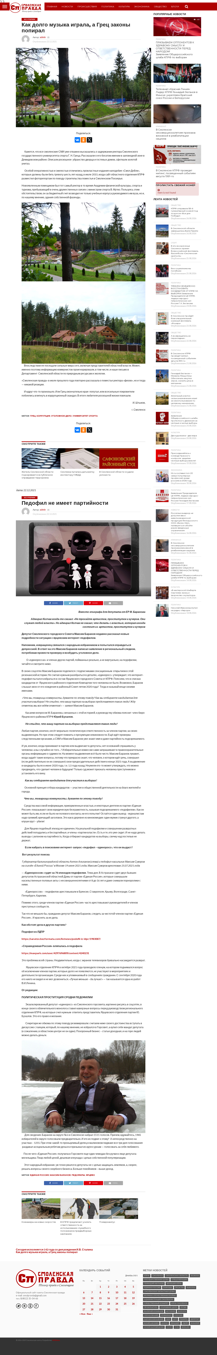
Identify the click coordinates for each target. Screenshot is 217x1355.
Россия (178, 1315)
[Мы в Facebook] (36, 1305)
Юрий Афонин (151, 1323)
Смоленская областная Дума (159, 1291)
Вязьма (186, 1327)
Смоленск (157, 1276)
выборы (191, 1287)
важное (195, 1276)
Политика (107, 6)
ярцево (90, 1175)
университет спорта (85, 416)
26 (133, 1303)
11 (125, 1292)
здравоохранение (153, 1319)
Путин (183, 1307)
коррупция (43, 416)
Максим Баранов (60, 1175)
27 (83, 1309)
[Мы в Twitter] (18, 1305)
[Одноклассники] (83, 140)
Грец (33, 416)
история (170, 1311)
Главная (52, 6)
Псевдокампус (107, 1222)
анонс (164, 1323)
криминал (166, 1315)
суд (177, 1327)
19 (133, 1298)
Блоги (175, 6)
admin (43, 37)
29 (100, 1309)
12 (133, 1292)
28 (92, 1309)
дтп (175, 1319)
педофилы (78, 1175)
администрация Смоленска (158, 1299)
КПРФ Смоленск (179, 1303)
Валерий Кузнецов (153, 1311)
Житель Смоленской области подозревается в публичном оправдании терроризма (37, 475)
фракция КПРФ (174, 1284)
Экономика (141, 6)
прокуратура (150, 1307)
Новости (67, 6)
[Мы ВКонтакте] (24, 1305)
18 (125, 1298)
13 (83, 1298)
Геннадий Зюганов (154, 1284)
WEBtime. (56, 1340)
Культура (124, 6)
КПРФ (146, 1276)
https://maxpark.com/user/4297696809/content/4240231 (55, 953)
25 (125, 1303)
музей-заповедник (154, 1327)
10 (116, 1292)
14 (92, 1298)
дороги (182, 1311)
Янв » (90, 1313)
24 (116, 1303)
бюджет (175, 1323)
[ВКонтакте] (77, 140)
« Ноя (82, 1313)
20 (83, 1303)
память (184, 1319)
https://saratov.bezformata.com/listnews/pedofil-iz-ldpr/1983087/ (61, 938)
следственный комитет (156, 1303)
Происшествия (87, 6)
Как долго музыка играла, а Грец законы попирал (47, 1252)
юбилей (195, 1323)
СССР (169, 1327)
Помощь (167, 1287)
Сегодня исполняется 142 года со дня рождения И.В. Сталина (54, 1249)
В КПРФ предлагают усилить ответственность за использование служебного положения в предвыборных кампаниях (76, 1228)
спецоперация (179, 1280)
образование (151, 1315)
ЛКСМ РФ (179, 1287)
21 (92, 1303)
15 (100, 1298)
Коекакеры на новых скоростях (39, 1222)
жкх (168, 1319)
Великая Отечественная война (160, 1295)
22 (100, 1303)
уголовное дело (61, 416)
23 (108, 1303)
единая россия (39, 1175)
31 (116, 1309)
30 (108, 1309)
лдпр (185, 1323)
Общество (160, 6)
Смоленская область (177, 1276)
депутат (195, 1319)
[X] (89, 140)
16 (108, 1298)
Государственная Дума (156, 1280)
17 (116, 1298)
